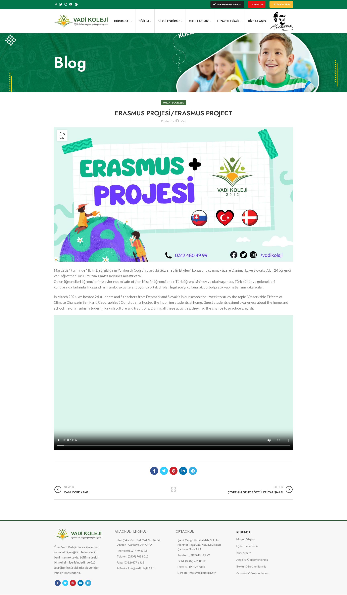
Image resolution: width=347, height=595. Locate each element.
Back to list (173, 489)
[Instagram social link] (65, 4)
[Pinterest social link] (76, 4)
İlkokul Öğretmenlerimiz (251, 566)
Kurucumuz (243, 552)
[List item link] (138, 550)
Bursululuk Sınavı (229, 4)
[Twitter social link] (60, 4)
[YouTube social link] (71, 4)
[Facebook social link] (56, 4)
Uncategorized (173, 102)
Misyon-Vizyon (245, 539)
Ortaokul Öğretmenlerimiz (252, 573)
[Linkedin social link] (183, 471)
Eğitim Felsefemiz (247, 546)
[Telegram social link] (193, 471)
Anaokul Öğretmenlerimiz (252, 559)
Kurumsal (244, 532)
